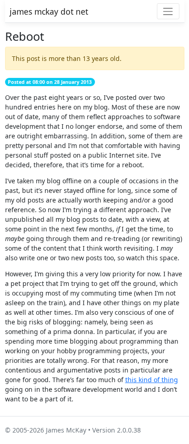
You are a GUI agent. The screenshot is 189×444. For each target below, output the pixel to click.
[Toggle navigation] (168, 11)
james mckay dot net (49, 11)
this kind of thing (151, 379)
